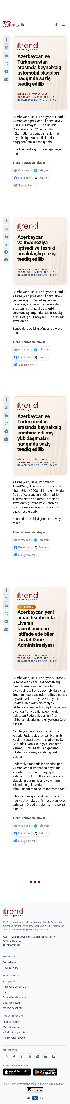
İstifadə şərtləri (11, 1021)
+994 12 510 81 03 (12, 940)
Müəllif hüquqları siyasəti (16, 1032)
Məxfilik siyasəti (11, 1027)
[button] (6, 40)
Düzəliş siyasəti (11, 1002)
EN (28, 1098)
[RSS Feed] (53, 1056)
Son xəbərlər (10, 962)
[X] (22, 1056)
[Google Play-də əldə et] (45, 1072)
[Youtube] (30, 1056)
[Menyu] (63, 24)
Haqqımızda (9, 981)
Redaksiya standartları (15, 997)
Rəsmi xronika (10, 967)
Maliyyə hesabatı (12, 1008)
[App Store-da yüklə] (17, 1072)
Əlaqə (6, 992)
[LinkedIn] (45, 1056)
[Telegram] (37, 1056)
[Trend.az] (13, 24)
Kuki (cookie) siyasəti (14, 1037)
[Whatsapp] (6, 1056)
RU (41, 1098)
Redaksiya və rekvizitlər (16, 986)
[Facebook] (14, 1056)
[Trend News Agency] (13, 912)
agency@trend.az (11, 945)
